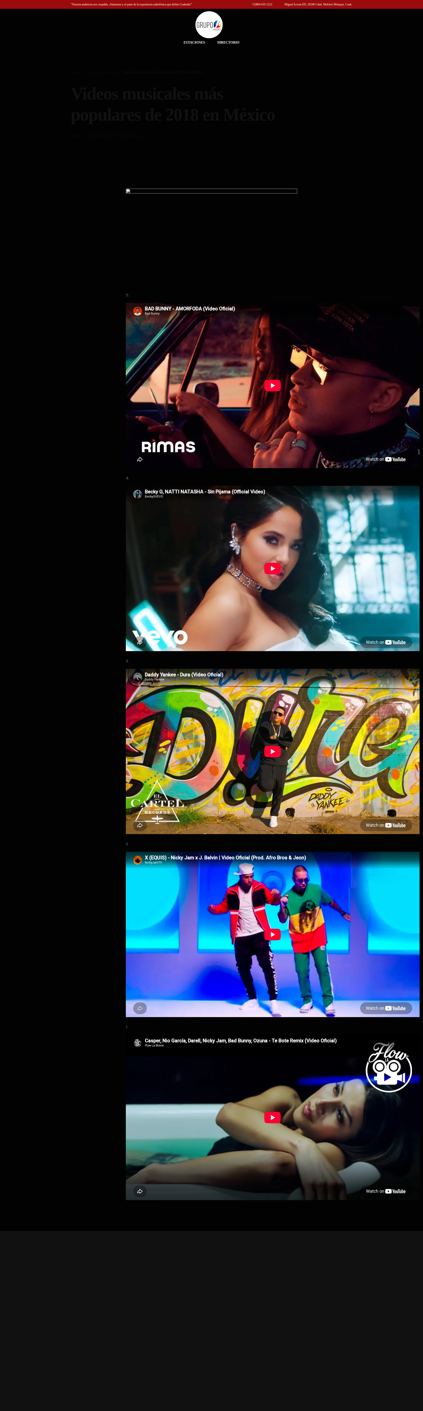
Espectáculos (132, 136)
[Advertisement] (211, 1321)
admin (75, 136)
